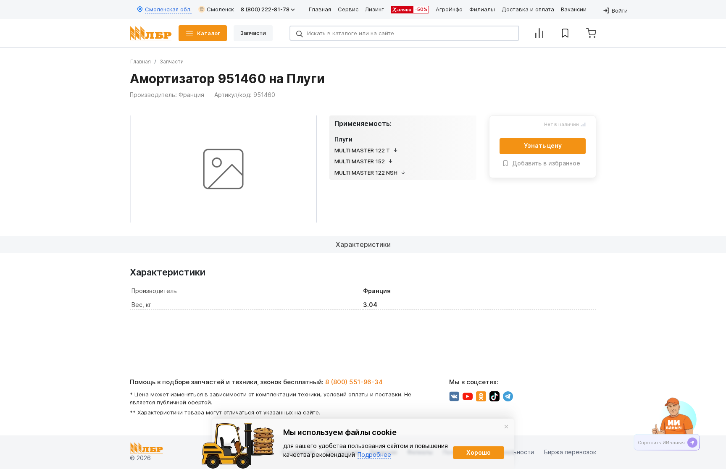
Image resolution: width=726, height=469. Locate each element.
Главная (320, 9)
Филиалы (482, 9)
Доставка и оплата (528, 9)
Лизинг (374, 9)
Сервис (348, 9)
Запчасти (172, 61)
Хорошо (478, 452)
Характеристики (363, 244)
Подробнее (374, 454)
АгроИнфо (449, 9)
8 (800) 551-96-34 (354, 382)
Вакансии (574, 9)
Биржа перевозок (570, 452)
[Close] (506, 427)
